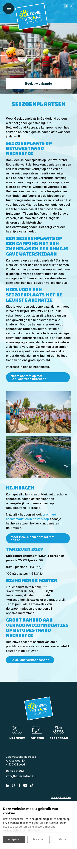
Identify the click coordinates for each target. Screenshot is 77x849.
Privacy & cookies (61, 797)
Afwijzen (62, 839)
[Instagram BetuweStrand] (13, 785)
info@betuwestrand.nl (21, 776)
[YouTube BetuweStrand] (25, 785)
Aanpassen (38, 839)
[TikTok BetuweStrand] (31, 785)
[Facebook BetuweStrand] (19, 785)
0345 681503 (15, 770)
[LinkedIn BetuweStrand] (7, 785)
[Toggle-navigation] (8, 8)
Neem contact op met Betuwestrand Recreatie (28, 377)
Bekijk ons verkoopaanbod (30, 660)
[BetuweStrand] (31, 16)
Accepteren (14, 839)
